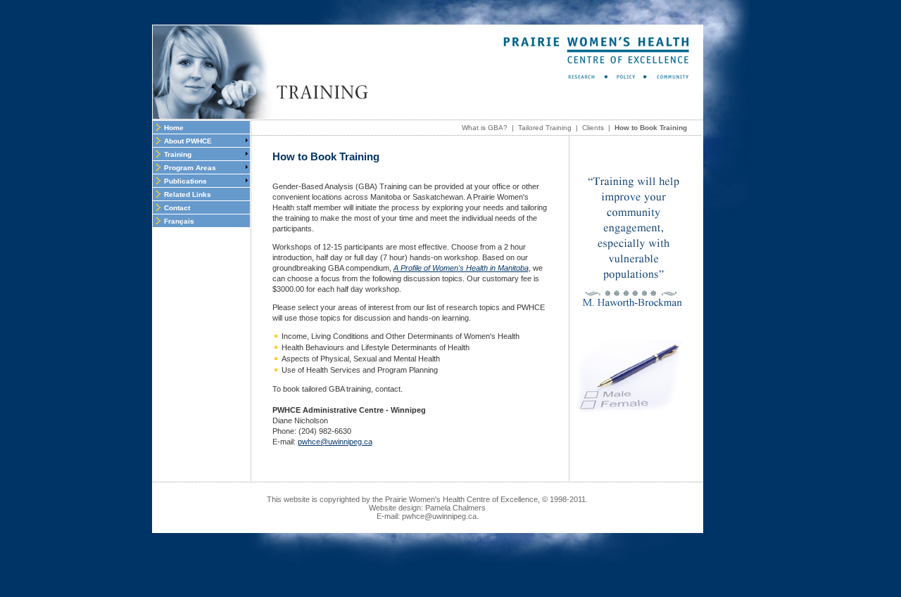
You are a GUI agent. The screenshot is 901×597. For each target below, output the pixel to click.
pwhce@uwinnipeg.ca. (440, 516)
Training (177, 154)
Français (179, 221)
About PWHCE (188, 141)
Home (174, 127)
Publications (185, 181)
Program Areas (190, 168)
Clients (593, 127)
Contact (177, 208)
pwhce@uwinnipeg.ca (335, 441)
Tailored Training (545, 127)
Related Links (187, 194)
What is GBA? (485, 127)
